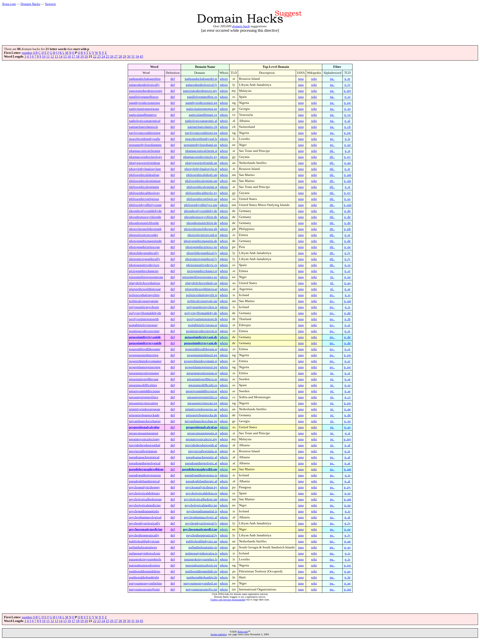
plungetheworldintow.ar (201, 289)
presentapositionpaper (144, 373)
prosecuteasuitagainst (143, 433)
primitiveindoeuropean (144, 409)
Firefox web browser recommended (228, 599)
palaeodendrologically (144, 85)
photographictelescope (144, 247)
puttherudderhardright (144, 577)
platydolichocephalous (144, 283)
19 (82, 56)
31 (133, 56)
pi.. (332, 271)
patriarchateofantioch (143, 127)
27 (116, 56)
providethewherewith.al (201, 445)
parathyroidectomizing (144, 103)
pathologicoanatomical (144, 121)
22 (94, 56)
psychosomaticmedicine (145, 529)
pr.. (332, 373)
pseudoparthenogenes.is (201, 475)
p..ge (347, 109)
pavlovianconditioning (144, 133)
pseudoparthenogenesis (145, 475)
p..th (347, 319)
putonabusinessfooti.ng (201, 565)
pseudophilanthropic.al (201, 481)
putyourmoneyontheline (145, 583)
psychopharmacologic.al (200, 517)
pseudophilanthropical (144, 481)
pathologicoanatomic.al (201, 121)
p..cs (347, 397)
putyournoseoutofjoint (144, 589)
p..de (347, 211)
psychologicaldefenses (144, 493)
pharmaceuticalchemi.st (201, 151)
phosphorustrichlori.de (201, 223)
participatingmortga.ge (201, 109)
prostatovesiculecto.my (201, 439)
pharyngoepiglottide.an (201, 163)
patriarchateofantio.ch (202, 127)
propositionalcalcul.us (201, 427)
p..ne (347, 145)
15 (65, 56)
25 (107, 56)
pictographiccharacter (143, 271)
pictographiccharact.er (202, 271)
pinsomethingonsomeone (146, 277)
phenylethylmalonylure (145, 169)
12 (52, 56)
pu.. (332, 541)
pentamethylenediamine (145, 145)
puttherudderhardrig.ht (201, 577)
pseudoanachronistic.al (201, 457)
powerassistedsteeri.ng (202, 355)
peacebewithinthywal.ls (201, 139)
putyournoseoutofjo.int (201, 589)
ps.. (332, 457)
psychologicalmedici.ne (201, 505)
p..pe (347, 247)
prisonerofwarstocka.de (201, 415)
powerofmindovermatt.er (200, 361)
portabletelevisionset (143, 325)
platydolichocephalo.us (201, 283)
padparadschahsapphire (145, 79)
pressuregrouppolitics (143, 397)
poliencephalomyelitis (144, 295)
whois (224, 79)
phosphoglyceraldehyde (145, 211)
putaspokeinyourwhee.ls (200, 559)
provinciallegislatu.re (202, 451)
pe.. (332, 139)
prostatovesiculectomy (144, 439)
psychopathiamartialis (144, 511)
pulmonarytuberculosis (144, 553)
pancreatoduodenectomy (145, 91)
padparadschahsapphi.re (201, 79)
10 (44, 56)
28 (120, 56)
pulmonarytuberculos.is (201, 553)
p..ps (347, 571)
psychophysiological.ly (201, 523)
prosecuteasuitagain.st (202, 433)
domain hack (241, 26)
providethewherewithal (144, 445)
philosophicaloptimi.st (201, 187)
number (27, 53)
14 (60, 56)
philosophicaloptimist (144, 187)
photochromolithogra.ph (200, 229)
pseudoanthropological (144, 463)
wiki (314, 79)
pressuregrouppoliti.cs (202, 397)
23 (99, 56)
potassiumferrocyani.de (200, 343)
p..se (347, 379)
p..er (347, 235)
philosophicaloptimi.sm (201, 181)
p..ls (347, 139)
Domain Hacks (30, 4)
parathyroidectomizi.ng (201, 103)
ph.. (332, 151)
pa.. (332, 79)
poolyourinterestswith (144, 319)
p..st (347, 151)
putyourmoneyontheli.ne (200, 583)
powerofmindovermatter (145, 361)
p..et (347, 325)
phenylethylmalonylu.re (200, 169)
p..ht (347, 577)
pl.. (332, 283)
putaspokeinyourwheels (145, 559)
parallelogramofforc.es (202, 97)
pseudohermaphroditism (146, 469)
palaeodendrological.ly (201, 85)
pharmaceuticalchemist (144, 151)
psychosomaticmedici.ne (200, 529)
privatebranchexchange (145, 421)
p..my (347, 91)
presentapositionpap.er (201, 373)
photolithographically (144, 253)
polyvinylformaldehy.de (200, 313)
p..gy (347, 157)
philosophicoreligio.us (201, 199)
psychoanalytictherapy (144, 487)
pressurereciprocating (143, 403)
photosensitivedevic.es (201, 265)
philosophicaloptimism (144, 181)
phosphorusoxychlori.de (200, 217)
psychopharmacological (145, 517)
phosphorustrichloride (144, 223)
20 (86, 56)
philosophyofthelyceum (145, 205)
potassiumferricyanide (145, 337)
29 (124, 56)
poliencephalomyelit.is (201, 295)
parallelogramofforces (143, 97)
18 (78, 56)
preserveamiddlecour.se (201, 391)
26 (112, 56)
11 (48, 56)
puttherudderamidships (144, 571)
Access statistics (218, 634)
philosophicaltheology (144, 193)
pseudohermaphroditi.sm (199, 469)
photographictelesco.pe (201, 247)
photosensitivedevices (144, 265)
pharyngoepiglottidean (144, 163)
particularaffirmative (143, 115)
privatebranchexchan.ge (201, 421)
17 (73, 56)
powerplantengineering (144, 367)
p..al (347, 121)
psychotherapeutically (144, 535)
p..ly (347, 85)
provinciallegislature (143, 451)
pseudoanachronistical (144, 457)
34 (137, 56)
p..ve (347, 115)
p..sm (347, 175)
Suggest (50, 4)
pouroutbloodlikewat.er (201, 349)
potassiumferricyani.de (201, 337)
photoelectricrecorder (143, 235)
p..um (347, 205)
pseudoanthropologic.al (201, 463)
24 (103, 56)
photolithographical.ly (201, 253)
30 (128, 56)
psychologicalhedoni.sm (200, 499)
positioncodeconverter (144, 331)
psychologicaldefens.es (201, 493)
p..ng (347, 103)
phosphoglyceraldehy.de (200, 211)
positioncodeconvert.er (201, 331)
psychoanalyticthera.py (201, 487)
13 (56, 56)
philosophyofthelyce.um (200, 205)
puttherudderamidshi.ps (201, 571)
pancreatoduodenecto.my (200, 91)
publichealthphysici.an (201, 541)
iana (301, 79)
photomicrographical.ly (201, 259)
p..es (347, 97)
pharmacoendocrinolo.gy (200, 157)
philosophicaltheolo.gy (201, 193)
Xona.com (9, 4)
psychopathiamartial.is (201, 511)
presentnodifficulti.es (202, 385)
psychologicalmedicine (145, 505)
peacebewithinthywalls (144, 139)
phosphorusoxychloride (145, 217)
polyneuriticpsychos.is (201, 307)
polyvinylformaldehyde (145, 313)
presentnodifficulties (143, 385)
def (172, 79)
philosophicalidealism (144, 175)
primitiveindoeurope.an (201, 409)
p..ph (347, 229)
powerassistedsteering (143, 355)
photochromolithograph (145, 229)
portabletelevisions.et (202, 325)
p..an (347, 163)
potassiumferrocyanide (145, 343)
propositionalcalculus (144, 427)
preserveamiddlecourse (144, 391)
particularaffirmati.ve (203, 115)
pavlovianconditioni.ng (201, 133)
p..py (347, 487)
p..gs (347, 547)
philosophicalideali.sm (201, 175)
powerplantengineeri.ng (201, 367)
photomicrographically (144, 259)
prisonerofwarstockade (144, 415)
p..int (347, 589)
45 (141, 56)
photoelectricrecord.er (202, 235)
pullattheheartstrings (143, 547)
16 (69, 56)
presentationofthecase (143, 379)
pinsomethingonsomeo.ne (199, 277)
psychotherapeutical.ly (201, 535)
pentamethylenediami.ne (200, 145)
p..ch (347, 127)
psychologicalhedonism (145, 499)
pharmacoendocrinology (145, 157)
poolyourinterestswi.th (202, 319)
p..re (347, 79)
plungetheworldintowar (145, 289)
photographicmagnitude (145, 241)
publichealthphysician (144, 541)
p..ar (347, 289)
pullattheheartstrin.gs (202, 547)
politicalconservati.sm (202, 301)
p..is (347, 295)
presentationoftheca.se (202, 379)
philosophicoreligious (144, 199)
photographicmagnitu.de (200, 241)
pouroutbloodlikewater (144, 349)
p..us (347, 199)
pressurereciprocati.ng (202, 403)
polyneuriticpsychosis (144, 307)
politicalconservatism (143, 301)
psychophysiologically (144, 523)
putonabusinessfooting (144, 565)
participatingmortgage (144, 109)
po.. (332, 295)
